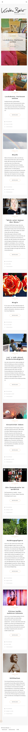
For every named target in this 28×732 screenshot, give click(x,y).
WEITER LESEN (13, 46)
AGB (18, 729)
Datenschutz (12, 729)
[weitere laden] (1, 721)
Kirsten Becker (9, 121)
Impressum (4, 729)
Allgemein (13, 35)
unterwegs (15, 536)
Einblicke (15, 150)
